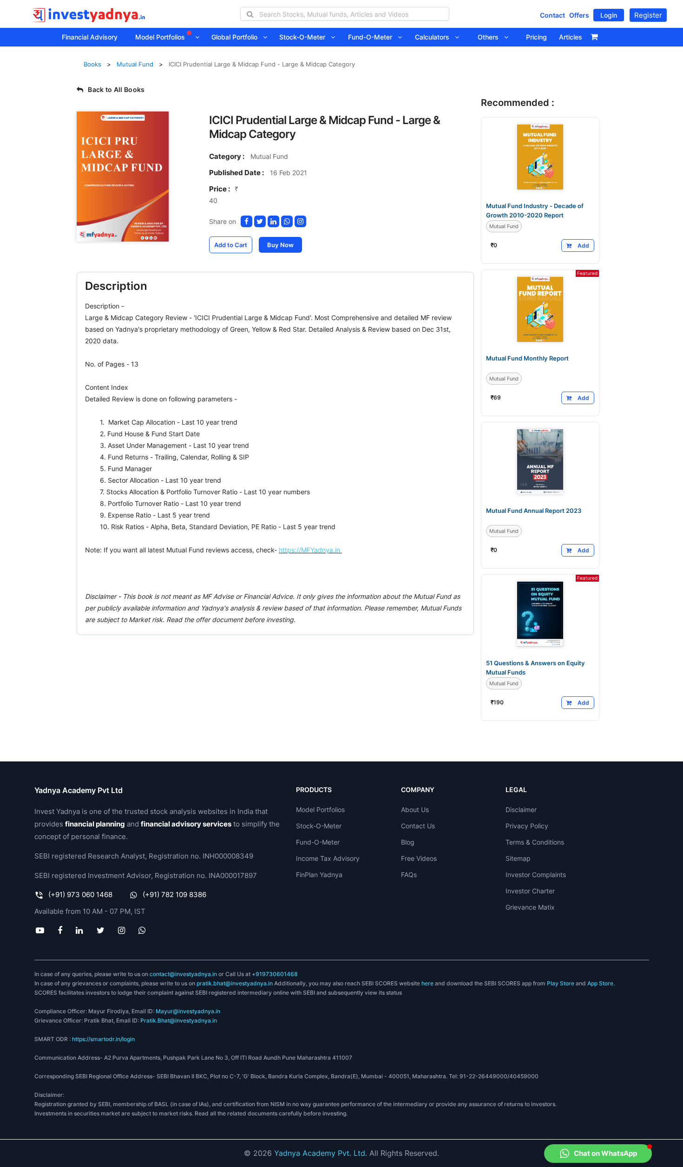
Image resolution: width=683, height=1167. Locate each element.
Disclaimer (521, 809)
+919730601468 (275, 973)
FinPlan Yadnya (319, 875)
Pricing (536, 37)
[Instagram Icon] (121, 930)
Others (491, 37)
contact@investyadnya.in (183, 973)
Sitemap (518, 858)
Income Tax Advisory (328, 858)
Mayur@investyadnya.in (188, 1011)
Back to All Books (116, 89)
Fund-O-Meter (373, 37)
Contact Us (418, 826)
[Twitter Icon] (100, 930)
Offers (579, 15)
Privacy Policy (527, 826)
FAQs (409, 875)
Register (648, 15)
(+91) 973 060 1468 (80, 894)
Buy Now (280, 245)
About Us (415, 809)
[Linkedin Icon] (79, 930)
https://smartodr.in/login (103, 1039)
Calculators (435, 37)
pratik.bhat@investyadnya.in (235, 983)
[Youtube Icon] (40, 930)
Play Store (560, 983)
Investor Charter (530, 891)
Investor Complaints (536, 875)
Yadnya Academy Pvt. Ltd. (320, 1153)
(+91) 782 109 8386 (174, 894)
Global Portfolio (237, 37)
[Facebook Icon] (60, 930)
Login (608, 15)
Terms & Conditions (535, 842)
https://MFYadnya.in (309, 550)
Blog (407, 842)
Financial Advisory (90, 37)
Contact (552, 15)
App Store (600, 983)
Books (92, 64)
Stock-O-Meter (305, 37)
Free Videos (419, 858)
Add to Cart (230, 245)
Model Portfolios (161, 37)
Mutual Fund (135, 64)
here (427, 983)
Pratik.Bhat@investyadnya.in (178, 1020)
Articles (570, 37)
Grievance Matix (530, 907)
